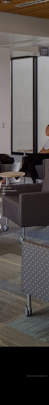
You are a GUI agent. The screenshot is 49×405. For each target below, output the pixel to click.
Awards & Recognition (9, 191)
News (3, 194)
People (3, 185)
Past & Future (6, 188)
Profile (3, 182)
